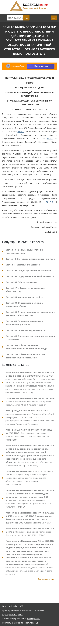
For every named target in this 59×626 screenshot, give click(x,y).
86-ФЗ (50, 138)
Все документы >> (47, 579)
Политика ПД (31, 622)
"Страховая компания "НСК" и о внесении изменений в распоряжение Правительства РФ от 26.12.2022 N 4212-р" (29, 498)
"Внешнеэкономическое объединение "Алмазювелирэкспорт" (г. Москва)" (29, 455)
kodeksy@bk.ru (33, 618)
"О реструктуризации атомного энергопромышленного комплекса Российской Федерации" (28, 434)
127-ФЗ (49, 202)
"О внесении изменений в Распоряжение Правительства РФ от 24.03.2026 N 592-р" (29, 531)
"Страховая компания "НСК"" (29, 517)
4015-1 (21, 131)
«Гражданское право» (12, 614)
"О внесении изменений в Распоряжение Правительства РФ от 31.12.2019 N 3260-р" (29, 401)
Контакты (6, 622)
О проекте (18, 622)
